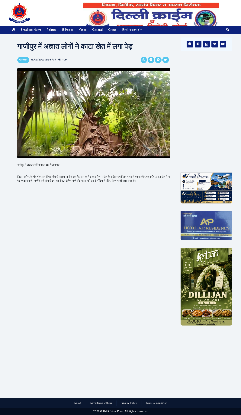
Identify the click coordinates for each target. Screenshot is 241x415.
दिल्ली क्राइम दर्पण (132, 29)
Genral (23, 59)
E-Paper (67, 29)
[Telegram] (198, 44)
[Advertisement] (206, 113)
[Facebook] (190, 44)
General (97, 29)
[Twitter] (214, 44)
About (77, 403)
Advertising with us (101, 403)
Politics (51, 29)
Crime (112, 29)
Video (83, 29)
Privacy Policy (128, 403)
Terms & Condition (156, 403)
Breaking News (31, 29)
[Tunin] (206, 44)
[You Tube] (223, 44)
